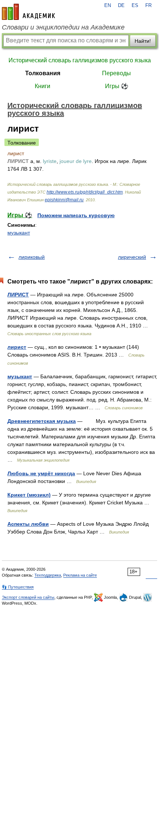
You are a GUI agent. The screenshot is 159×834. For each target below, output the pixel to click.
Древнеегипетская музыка (41, 421)
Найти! (143, 41)
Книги (42, 86)
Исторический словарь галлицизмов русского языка (80, 60)
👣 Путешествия (18, 587)
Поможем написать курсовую (76, 215)
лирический (132, 257)
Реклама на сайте (80, 575)
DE (121, 5)
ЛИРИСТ (18, 295)
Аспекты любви (28, 524)
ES (135, 5)
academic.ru (28, 12)
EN (107, 5)
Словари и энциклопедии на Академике (63, 27)
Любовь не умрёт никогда (41, 473)
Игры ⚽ (116, 86)
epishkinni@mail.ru (64, 199)
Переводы (116, 73)
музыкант (18, 233)
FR (148, 5)
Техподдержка (47, 575)
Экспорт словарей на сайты (28, 597)
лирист (16, 347)
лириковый (31, 257)
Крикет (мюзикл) (29, 495)
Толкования (42, 73)
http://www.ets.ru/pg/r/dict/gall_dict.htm (85, 192)
